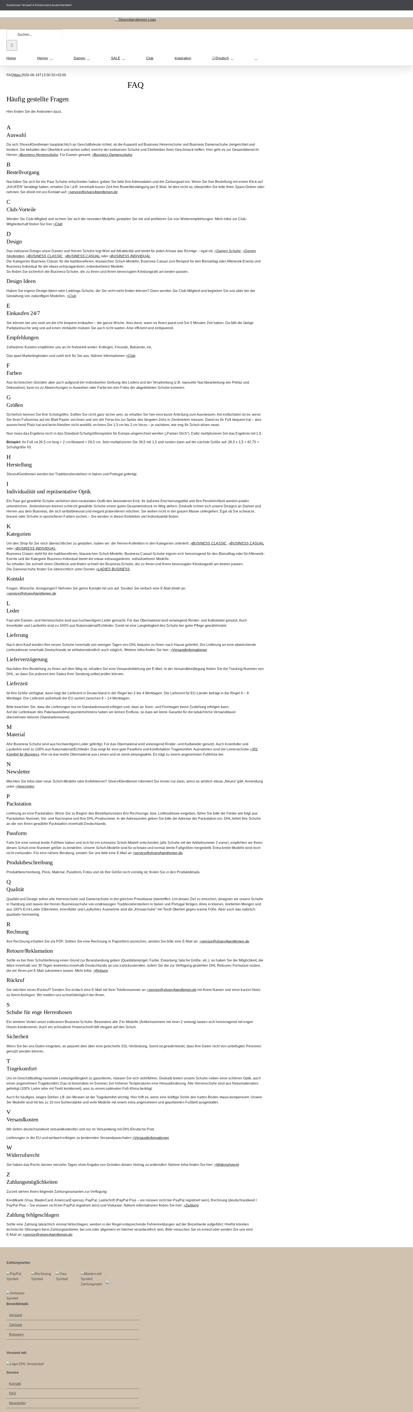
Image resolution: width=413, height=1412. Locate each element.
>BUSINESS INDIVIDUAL (129, 256)
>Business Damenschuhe (112, 155)
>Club (57, 224)
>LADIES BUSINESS (113, 569)
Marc (17, 75)
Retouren (16, 1334)
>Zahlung (191, 1205)
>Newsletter (24, 786)
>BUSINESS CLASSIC (44, 256)
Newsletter (17, 1403)
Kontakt (15, 1384)
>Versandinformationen (188, 650)
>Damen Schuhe (227, 251)
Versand (15, 1315)
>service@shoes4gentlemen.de (92, 192)
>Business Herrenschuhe (38, 155)
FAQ (12, 1393)
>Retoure (100, 970)
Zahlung (15, 1325)
